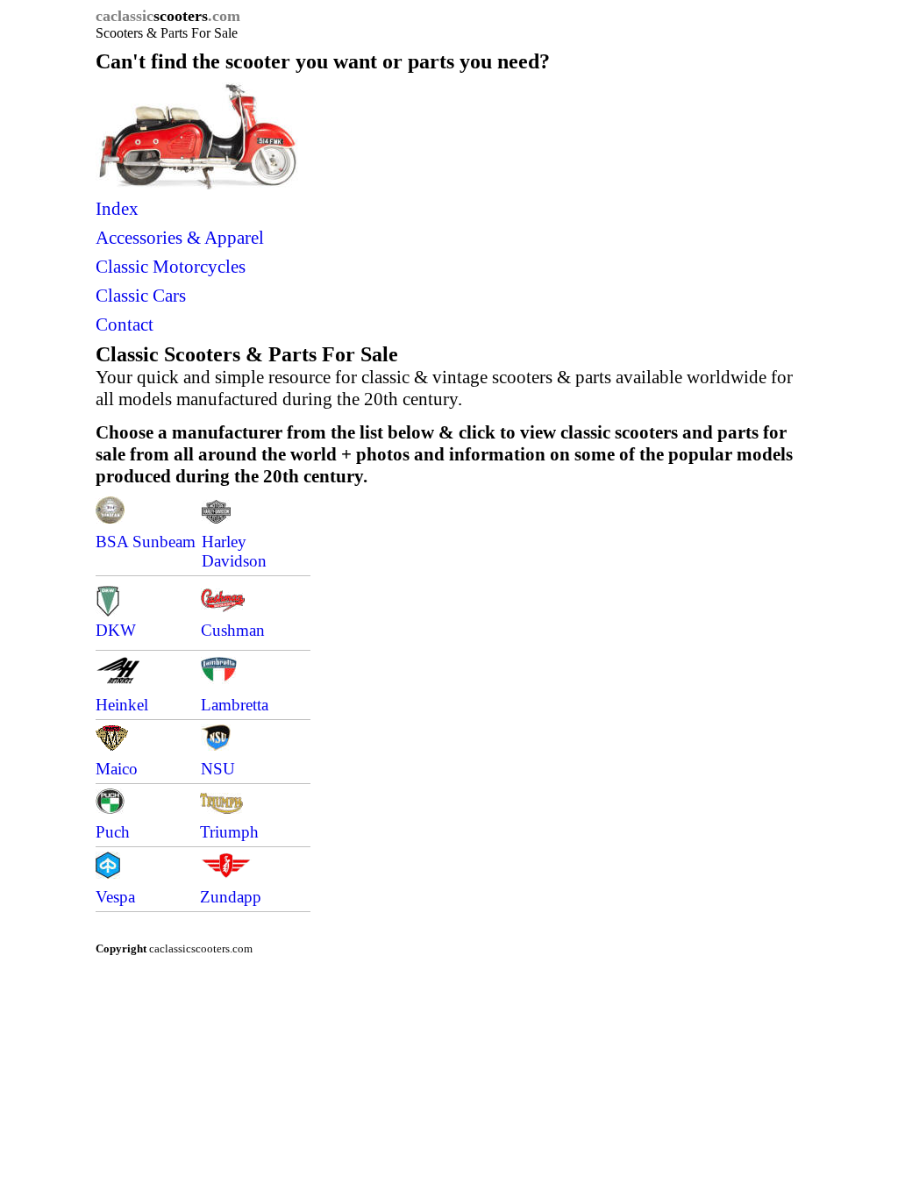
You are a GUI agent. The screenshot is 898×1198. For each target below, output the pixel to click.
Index (117, 208)
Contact (124, 324)
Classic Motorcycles (175, 266)
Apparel (234, 237)
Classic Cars (141, 295)
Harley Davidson (234, 551)
